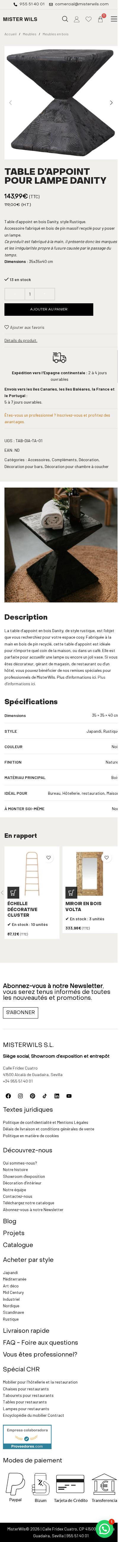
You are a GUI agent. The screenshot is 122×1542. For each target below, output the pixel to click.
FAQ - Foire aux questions (40, 1343)
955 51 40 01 (77, 1535)
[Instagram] (20, 1096)
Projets (14, 1234)
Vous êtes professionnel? (40, 1355)
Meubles (29, 34)
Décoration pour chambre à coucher (77, 466)
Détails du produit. (20, 340)
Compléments (64, 459)
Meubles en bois (56, 34)
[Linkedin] (57, 1096)
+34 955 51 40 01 (18, 1080)
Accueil (10, 34)
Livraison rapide (26, 1331)
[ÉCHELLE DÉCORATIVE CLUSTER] (32, 874)
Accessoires (39, 459)
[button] (114, 19)
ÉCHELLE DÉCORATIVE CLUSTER (22, 910)
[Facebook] (8, 1096)
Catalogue (18, 1245)
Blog (9, 1222)
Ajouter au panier (49, 309)
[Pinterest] (32, 1096)
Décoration (89, 459)
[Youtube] (69, 1096)
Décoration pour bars (23, 466)
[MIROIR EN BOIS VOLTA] (90, 874)
